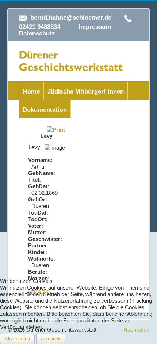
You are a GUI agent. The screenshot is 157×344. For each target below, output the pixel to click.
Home (31, 91)
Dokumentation (45, 109)
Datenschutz (37, 33)
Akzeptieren (17, 338)
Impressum (94, 26)
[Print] (56, 129)
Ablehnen (51, 338)
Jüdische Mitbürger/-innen (85, 91)
